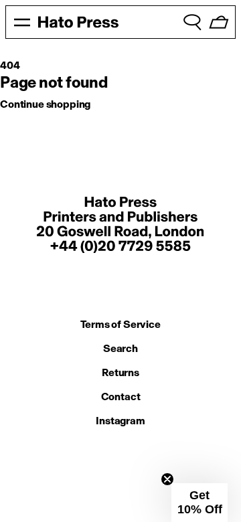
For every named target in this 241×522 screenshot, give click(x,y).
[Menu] (22, 22)
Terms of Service (120, 324)
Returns (120, 372)
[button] (199, 502)
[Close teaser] (167, 479)
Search (120, 348)
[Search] (192, 22)
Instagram (120, 420)
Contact (121, 396)
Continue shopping (45, 104)
